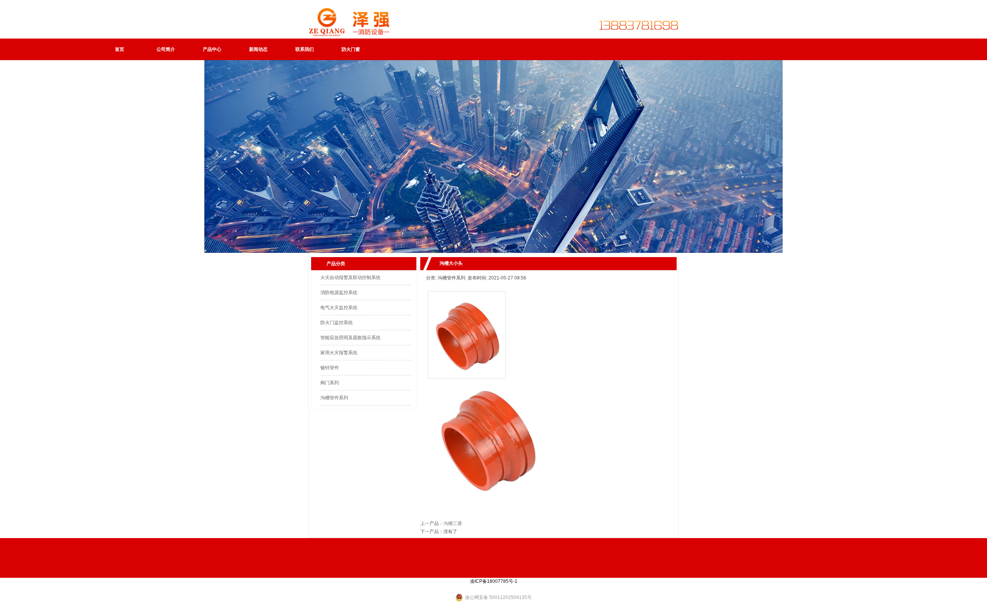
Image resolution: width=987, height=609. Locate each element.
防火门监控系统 (336, 322)
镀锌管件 (329, 367)
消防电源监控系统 (338, 292)
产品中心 (212, 49)
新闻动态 (258, 49)
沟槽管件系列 (334, 397)
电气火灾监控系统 (338, 307)
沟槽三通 (452, 523)
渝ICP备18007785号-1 (493, 581)
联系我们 (304, 49)
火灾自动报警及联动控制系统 (350, 277)
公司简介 (166, 49)
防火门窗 (351, 49)
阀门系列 (329, 382)
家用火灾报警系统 (338, 352)
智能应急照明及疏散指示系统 (350, 337)
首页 (119, 49)
